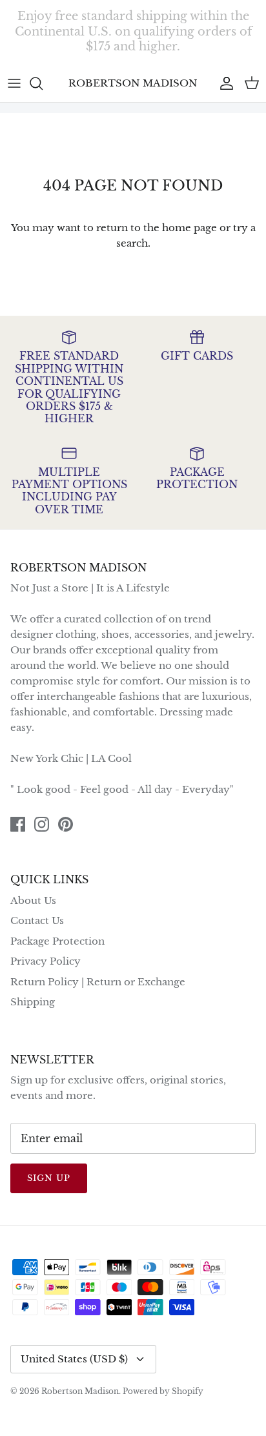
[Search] (42, 83)
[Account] (223, 83)
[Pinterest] (65, 824)
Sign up (48, 1178)
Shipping (32, 1002)
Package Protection (57, 941)
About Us (33, 900)
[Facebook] (17, 824)
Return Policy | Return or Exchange (97, 982)
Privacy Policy (45, 961)
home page (189, 227)
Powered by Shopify (163, 1391)
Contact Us (37, 920)
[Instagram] (41, 824)
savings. (204, 52)
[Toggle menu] (14, 83)
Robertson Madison (80, 1391)
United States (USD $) (74, 1359)
